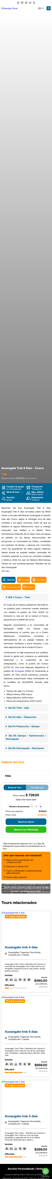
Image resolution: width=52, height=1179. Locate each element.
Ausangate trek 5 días (21, 1031)
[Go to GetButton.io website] (45, 1176)
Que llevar (41, 580)
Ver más (5, 571)
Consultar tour (37, 787)
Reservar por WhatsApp (26, 829)
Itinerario (11, 580)
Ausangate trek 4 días (21, 947)
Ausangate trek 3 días (21, 1116)
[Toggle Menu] (49, 8)
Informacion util (13, 587)
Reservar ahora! (26, 821)
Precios (31, 587)
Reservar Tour (14, 787)
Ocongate (19, 671)
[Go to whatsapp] (45, 1171)
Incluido (26, 580)
